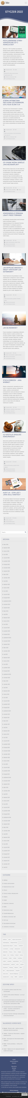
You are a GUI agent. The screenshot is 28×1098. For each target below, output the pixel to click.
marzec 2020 (6, 761)
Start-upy (6, 920)
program (22, 964)
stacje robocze (17, 409)
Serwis (10, 189)
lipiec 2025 (6, 574)
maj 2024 (6, 614)
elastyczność (17, 949)
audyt (7, 519)
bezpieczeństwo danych (8, 945)
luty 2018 (6, 844)
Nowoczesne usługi (8, 910)
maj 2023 (6, 654)
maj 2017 (5, 867)
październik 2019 (7, 777)
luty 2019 (6, 804)
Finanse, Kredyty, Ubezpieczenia (11, 893)
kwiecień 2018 (7, 837)
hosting (12, 955)
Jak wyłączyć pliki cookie (17, 1096)
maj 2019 (5, 794)
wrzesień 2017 (7, 857)
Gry (8, 955)
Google (5, 900)
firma (15, 952)
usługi (9, 519)
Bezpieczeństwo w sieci (9, 887)
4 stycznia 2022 (8, 518)
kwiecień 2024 (7, 617)
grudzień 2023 (7, 631)
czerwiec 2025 (7, 577)
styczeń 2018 (6, 847)
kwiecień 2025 (7, 584)
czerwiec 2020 (7, 754)
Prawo (19, 242)
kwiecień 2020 (7, 757)
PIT (21, 961)
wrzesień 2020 (7, 751)
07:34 (16, 407)
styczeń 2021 (6, 741)
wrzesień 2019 (7, 781)
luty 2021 (6, 737)
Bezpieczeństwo (14, 942)
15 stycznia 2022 (8, 407)
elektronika (5, 952)
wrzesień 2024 (7, 604)
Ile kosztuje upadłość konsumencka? (12, 436)
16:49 (16, 69)
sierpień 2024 (7, 607)
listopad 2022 (7, 671)
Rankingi (11, 967)
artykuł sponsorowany (13, 73)
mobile (4, 961)
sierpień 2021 (6, 717)
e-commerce (5, 949)
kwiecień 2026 (7, 548)
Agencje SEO (6, 73)
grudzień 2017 (7, 850)
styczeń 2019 (6, 807)
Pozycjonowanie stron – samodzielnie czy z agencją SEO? (13, 43)
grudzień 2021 (7, 704)
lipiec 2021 (6, 721)
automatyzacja (6, 942)
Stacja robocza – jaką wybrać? (12, 381)
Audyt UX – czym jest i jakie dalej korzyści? (12, 494)
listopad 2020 (7, 747)
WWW (16, 977)
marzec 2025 (6, 587)
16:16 (15, 353)
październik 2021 (7, 711)
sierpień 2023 (7, 644)
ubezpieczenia (6, 977)
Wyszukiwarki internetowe (9, 923)
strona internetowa (17, 133)
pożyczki (13, 964)
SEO (11, 75)
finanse (10, 952)
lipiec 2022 (6, 681)
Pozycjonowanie (7, 75)
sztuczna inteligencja (14, 973)
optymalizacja (16, 961)
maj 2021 (5, 727)
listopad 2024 (7, 597)
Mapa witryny (14, 1066)
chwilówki (21, 945)
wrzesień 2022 (7, 677)
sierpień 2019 (6, 784)
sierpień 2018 (6, 824)
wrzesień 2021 (7, 714)
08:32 (15, 461)
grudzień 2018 (7, 810)
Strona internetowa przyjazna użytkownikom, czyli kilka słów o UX (13, 102)
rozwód (16, 354)
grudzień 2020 (7, 744)
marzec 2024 (6, 621)
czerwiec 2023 (7, 651)
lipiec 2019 (6, 787)
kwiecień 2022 (7, 691)
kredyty (14, 958)
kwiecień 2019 (7, 797)
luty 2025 (6, 591)
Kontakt (14, 1059)
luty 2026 (6, 554)
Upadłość (6, 467)
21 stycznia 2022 (8, 240)
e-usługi (11, 949)
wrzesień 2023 (7, 641)
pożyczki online (16, 465)
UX (9, 135)
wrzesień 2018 (7, 820)
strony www (6, 135)
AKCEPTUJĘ (25, 1094)
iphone (7, 189)
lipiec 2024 (6, 611)
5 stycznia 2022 (8, 461)
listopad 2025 (7, 564)
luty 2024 (6, 624)
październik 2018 (7, 817)
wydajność (21, 977)
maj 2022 (6, 687)
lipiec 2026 (6, 544)
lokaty (16, 242)
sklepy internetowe (10, 970)
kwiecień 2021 (7, 731)
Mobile (20, 189)
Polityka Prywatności (14, 1061)
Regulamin (14, 1063)
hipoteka (18, 298)
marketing (20, 958)
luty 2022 (6, 697)
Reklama (16, 967)
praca (17, 964)
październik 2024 (7, 601)
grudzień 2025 (7, 561)
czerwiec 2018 (7, 830)
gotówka (15, 298)
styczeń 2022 (6, 701)
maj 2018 (5, 834)
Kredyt (5, 300)
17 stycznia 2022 (8, 353)
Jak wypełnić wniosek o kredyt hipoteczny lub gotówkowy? (12, 270)
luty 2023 (6, 664)
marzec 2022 (6, 694)
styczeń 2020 (7, 767)
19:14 (15, 295)
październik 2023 (7, 637)
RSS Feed (14, 1068)
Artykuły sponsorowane (10, 244)
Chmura (5, 890)
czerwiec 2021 (7, 724)
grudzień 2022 (7, 667)
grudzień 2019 (7, 771)
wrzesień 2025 (7, 567)
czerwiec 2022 (7, 684)
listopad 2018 (7, 814)
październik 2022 (7, 674)
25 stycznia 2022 (8, 187)
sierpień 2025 (7, 571)
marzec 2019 (6, 800)
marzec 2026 (6, 551)
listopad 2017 (6, 854)
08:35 (15, 518)
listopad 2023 (7, 634)
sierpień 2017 (6, 860)
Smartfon (14, 189)
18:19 (15, 129)
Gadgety (5, 897)
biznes (15, 945)
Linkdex (14, 1070)
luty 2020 (6, 764)
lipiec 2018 (6, 827)
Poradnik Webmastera (10, 521)
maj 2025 (6, 581)
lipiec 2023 (6, 647)
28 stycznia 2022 (8, 69)
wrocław (19, 354)
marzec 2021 (6, 734)
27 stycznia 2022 (8, 129)
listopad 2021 (6, 707)
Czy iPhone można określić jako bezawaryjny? (13, 163)
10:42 (16, 187)
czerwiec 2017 (7, 864)
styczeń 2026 (7, 558)
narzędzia (9, 961)
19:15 (15, 240)
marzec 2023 (6, 661)
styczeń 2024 (7, 627)
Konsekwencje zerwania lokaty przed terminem (13, 214)
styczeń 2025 (7, 594)
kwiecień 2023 (7, 657)
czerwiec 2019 (7, 791)
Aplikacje (5, 880)
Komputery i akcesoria (10, 411)
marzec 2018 (6, 840)
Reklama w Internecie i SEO (11, 77)
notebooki (13, 409)
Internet (16, 955)
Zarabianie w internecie (9, 926)
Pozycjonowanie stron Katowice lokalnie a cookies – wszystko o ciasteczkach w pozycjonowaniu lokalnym (13, 1008)
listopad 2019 (7, 774)
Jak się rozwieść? (10, 328)
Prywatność (5, 967)
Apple (9, 939)
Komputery (8, 409)
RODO (21, 967)
